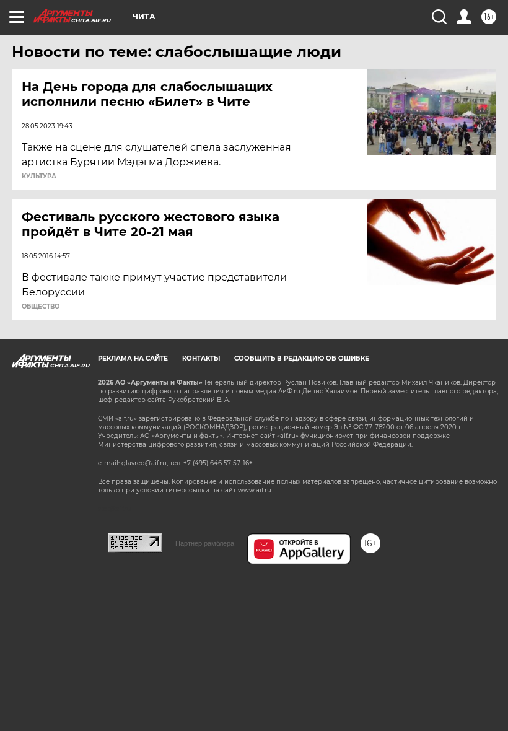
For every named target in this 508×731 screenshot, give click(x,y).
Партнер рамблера (204, 543)
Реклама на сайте (133, 358)
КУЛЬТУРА (39, 176)
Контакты (201, 358)
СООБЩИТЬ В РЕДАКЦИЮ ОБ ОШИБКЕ (301, 358)
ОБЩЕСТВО (40, 307)
